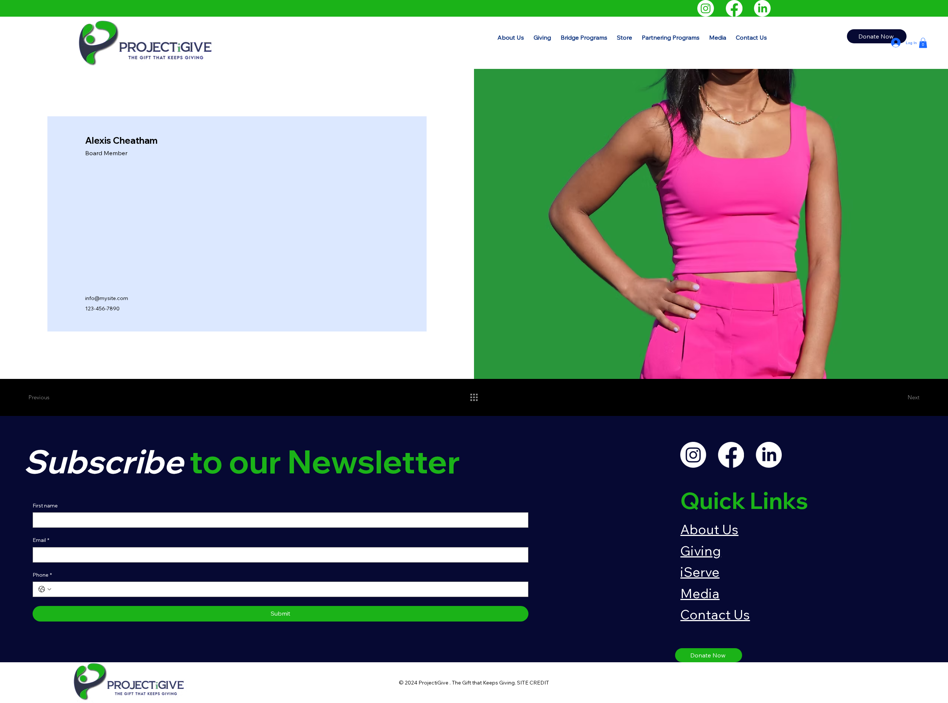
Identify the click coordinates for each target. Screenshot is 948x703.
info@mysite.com (106, 298)
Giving (700, 550)
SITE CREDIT (533, 682)
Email (41, 540)
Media (700, 593)
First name (45, 505)
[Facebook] (734, 8)
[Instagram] (705, 8)
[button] (584, 37)
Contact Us (715, 614)
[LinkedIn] (762, 8)
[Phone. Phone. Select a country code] (44, 589)
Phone (42, 575)
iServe (700, 571)
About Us (709, 529)
